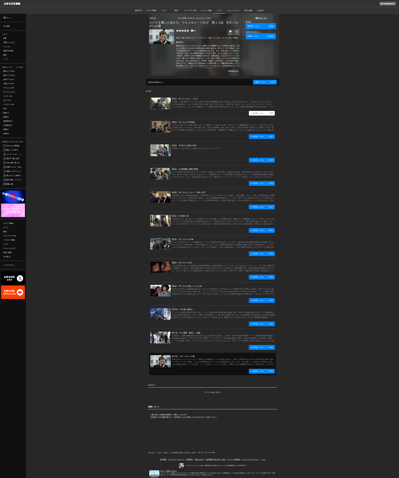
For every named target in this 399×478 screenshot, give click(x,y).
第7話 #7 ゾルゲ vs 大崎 (182, 239)
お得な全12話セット (253, 32)
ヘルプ (262, 460)
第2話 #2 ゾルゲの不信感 (183, 122)
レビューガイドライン (250, 460)
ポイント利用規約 (234, 460)
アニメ (164, 10)
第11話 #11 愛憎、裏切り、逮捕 (186, 333)
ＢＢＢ (166, 452)
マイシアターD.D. (190, 10)
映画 (176, 10)
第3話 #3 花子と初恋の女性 (184, 145)
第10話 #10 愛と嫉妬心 (182, 309)
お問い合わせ (199, 460)
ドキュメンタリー (233, 10)
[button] (154, 473)
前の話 (153, 18)
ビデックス (151, 452)
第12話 (248, 22)
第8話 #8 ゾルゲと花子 (182, 263)
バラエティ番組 (206, 10)
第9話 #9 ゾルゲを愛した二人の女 (187, 286)
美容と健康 (248, 10)
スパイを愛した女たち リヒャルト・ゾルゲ (194, 18)
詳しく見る (19, 142)
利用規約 (189, 460)
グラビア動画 (151, 10)
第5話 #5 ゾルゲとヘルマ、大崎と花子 (189, 192)
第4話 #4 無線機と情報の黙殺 (185, 169)
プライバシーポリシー (176, 460)
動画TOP (138, 10)
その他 (259, 10)
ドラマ (219, 10)
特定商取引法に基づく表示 (216, 460)
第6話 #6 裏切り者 (180, 216)
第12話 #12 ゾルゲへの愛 (183, 356)
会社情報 (163, 460)
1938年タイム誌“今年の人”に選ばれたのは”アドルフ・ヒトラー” (196, 148)
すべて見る (19, 67)
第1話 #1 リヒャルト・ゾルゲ (185, 99)
